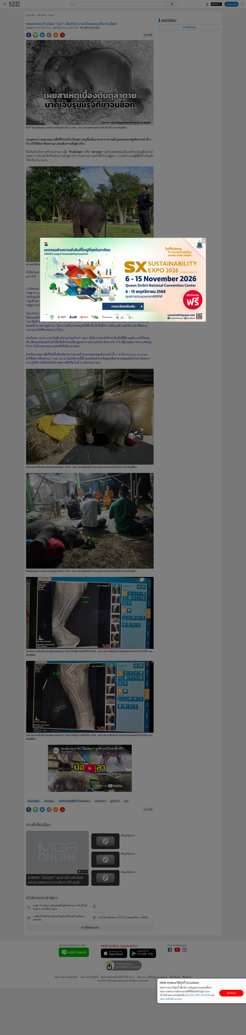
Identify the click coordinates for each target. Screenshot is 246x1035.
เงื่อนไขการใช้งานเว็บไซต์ (198, 994)
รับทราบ (231, 993)
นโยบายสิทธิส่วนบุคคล (171, 998)
